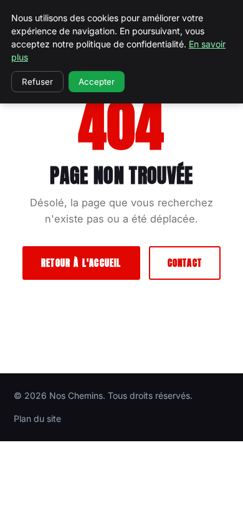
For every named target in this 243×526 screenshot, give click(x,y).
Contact (185, 263)
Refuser (37, 82)
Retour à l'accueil (81, 263)
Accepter (97, 82)
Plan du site (37, 418)
